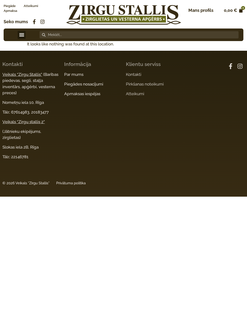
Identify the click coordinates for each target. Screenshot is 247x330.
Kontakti (133, 74)
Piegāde (10, 6)
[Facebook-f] (34, 22)
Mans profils (200, 10)
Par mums (73, 74)
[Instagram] (42, 22)
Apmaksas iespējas (82, 93)
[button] (22, 35)
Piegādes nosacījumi (83, 84)
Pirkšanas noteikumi (145, 84)
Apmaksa (10, 11)
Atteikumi (31, 6)
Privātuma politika (71, 183)
